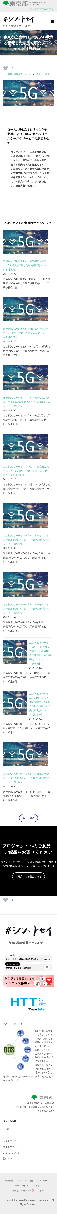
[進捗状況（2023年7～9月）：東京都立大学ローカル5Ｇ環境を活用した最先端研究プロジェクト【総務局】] (25, 515)
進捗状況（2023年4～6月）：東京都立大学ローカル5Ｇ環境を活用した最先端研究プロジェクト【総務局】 (26, 608)
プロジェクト (43, 1180)
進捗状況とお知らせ (23, 74)
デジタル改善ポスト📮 (23, 1190)
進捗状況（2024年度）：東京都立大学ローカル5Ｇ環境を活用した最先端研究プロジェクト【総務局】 (26, 332)
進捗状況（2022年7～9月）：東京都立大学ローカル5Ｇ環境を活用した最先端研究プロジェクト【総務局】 (26, 778)
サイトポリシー (11, 1147)
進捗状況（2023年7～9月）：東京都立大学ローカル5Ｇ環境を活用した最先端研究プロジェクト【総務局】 (26, 539)
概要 (10, 74)
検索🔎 (41, 1190)
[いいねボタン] (5, 68)
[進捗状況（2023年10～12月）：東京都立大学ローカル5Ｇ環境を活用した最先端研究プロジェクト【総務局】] (25, 446)
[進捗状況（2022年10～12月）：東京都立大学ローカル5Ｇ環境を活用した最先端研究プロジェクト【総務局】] (15, 703)
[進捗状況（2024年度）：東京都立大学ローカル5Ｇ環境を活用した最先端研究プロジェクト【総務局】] (25, 309)
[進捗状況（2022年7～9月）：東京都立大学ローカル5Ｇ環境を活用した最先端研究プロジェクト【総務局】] (25, 754)
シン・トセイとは (25, 1180)
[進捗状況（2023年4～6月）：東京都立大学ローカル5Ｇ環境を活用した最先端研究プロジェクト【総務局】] (25, 584)
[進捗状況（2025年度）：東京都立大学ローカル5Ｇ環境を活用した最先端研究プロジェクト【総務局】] (25, 242)
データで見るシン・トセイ (27, 1185)
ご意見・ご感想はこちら (29, 876)
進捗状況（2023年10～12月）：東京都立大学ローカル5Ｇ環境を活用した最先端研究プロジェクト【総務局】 (26, 470)
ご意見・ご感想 (42, 74)
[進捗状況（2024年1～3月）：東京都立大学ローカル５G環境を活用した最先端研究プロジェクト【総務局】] (25, 377)
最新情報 (9, 1180)
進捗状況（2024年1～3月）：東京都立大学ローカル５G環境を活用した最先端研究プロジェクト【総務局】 (26, 401)
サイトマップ (9, 1141)
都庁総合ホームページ (42, 8)
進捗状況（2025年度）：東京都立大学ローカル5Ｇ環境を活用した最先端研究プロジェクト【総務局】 (26, 265)
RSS (10, 1159)
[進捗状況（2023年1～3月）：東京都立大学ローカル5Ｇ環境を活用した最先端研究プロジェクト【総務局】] (15, 652)
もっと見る (29, 818)
